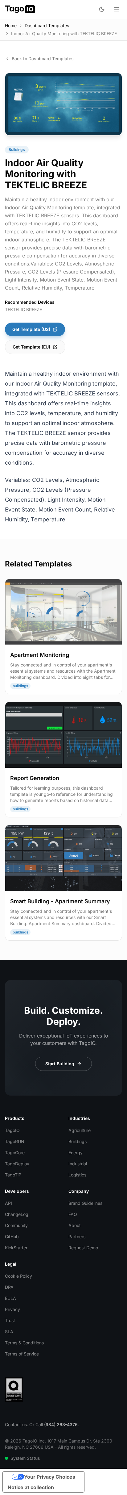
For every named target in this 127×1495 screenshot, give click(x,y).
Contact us (16, 1424)
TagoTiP (13, 1174)
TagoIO (12, 1130)
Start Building (59, 1063)
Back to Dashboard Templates (43, 58)
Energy (75, 1152)
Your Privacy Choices (49, 1477)
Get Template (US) (31, 329)
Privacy (12, 1309)
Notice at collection (31, 1487)
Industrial (77, 1163)
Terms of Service (22, 1353)
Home (11, 25)
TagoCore (15, 1152)
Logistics (77, 1174)
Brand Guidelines (85, 1203)
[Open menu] (116, 9)
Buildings (77, 1141)
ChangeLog (16, 1214)
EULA (10, 1298)
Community (16, 1225)
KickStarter (16, 1247)
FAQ (72, 1214)
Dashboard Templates (47, 25)
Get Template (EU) (31, 346)
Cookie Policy (18, 1276)
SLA (9, 1331)
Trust (10, 1320)
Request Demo (83, 1247)
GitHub (12, 1236)
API (8, 1203)
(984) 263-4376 (61, 1424)
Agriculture (79, 1130)
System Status (25, 1458)
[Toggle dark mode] (101, 9)
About (74, 1225)
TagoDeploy (17, 1163)
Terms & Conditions (24, 1342)
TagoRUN (14, 1141)
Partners (76, 1236)
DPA (9, 1287)
